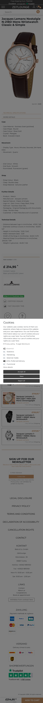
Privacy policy (21, 506)
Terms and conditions (21, 514)
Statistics (10, 352)
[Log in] (34, 6)
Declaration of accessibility (21, 522)
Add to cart (32, 700)
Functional (11, 364)
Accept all (21, 372)
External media (12, 358)
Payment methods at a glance (21, 614)
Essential (10, 349)
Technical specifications (14, 113)
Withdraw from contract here (21, 600)
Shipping (37, 386)
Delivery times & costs (21, 647)
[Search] (38, 11)
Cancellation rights (21, 529)
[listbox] (9, 398)
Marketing (11, 355)
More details (9, 117)
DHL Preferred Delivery (16, 361)
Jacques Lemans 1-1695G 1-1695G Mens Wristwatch (26, 436)
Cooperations (21, 593)
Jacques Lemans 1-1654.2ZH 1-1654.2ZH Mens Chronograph (26, 398)
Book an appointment (21, 595)
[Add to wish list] (13, 402)
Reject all (21, 381)
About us (21, 590)
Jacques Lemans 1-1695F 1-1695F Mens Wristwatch (25, 417)
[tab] (21, 112)
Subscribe (21, 477)
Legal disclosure (21, 498)
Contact (21, 537)
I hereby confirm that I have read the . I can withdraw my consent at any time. (22, 481)
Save (21, 376)
